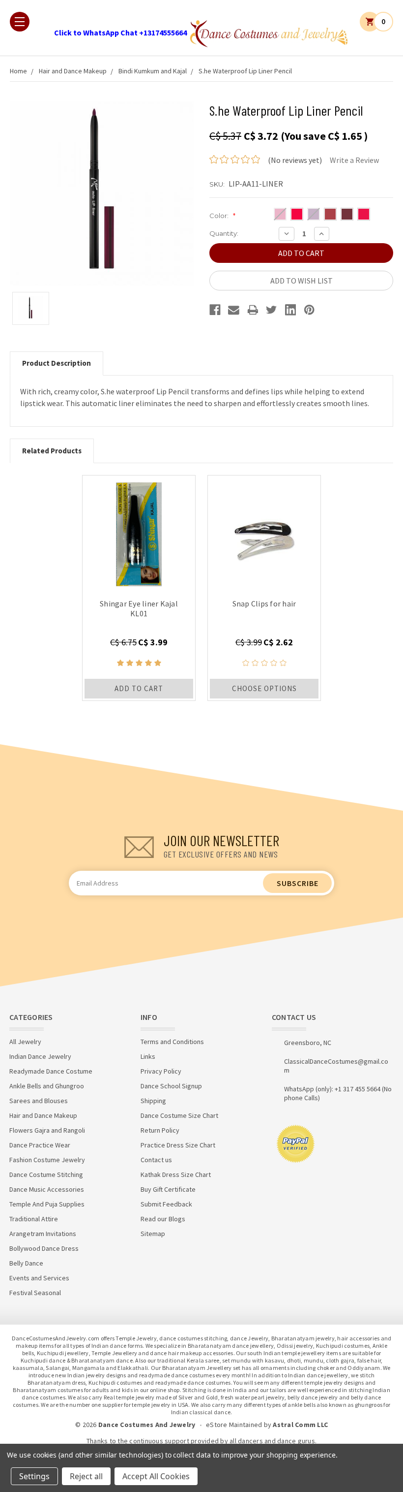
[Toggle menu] (19, 22)
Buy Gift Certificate (168, 1189)
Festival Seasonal (35, 1292)
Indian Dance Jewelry (40, 1056)
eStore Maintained (234, 1424)
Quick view (138, 532)
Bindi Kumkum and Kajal (152, 70)
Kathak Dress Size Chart (176, 1174)
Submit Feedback (166, 1204)
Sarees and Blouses (38, 1100)
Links (148, 1056)
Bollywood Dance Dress (44, 1248)
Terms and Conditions (172, 1041)
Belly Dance (26, 1263)
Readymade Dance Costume (50, 1071)
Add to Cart (139, 688)
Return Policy (160, 1130)
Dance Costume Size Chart (179, 1115)
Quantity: (223, 233)
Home (18, 70)
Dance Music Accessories (46, 1189)
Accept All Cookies (156, 1476)
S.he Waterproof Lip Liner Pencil (245, 70)
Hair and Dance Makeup (73, 70)
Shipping (153, 1100)
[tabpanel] (139, 588)
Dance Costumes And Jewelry (147, 1424)
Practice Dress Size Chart (178, 1145)
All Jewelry (25, 1041)
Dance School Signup (171, 1085)
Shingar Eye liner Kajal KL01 (139, 608)
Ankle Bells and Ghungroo (46, 1085)
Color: (222, 216)
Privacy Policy (161, 1071)
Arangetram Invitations (42, 1233)
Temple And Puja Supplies (47, 1204)
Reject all (86, 1476)
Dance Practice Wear (39, 1145)
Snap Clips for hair (264, 603)
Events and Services (39, 1277)
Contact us (156, 1159)
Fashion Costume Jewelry (47, 1159)
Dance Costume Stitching (46, 1174)
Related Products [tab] (52, 450)
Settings (34, 1476)
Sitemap (153, 1233)
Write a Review (354, 160)
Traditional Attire (33, 1218)
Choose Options (264, 688)
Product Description (56, 363)
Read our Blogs (163, 1218)
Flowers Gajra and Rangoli (47, 1130)
